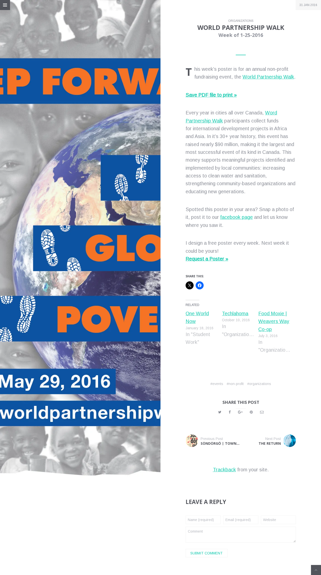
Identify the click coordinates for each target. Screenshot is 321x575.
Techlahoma (235, 313)
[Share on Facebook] (230, 412)
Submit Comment (206, 553)
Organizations (241, 21)
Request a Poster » (207, 259)
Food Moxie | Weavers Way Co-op (273, 321)
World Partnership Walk (268, 77)
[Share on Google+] (240, 412)
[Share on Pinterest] (251, 412)
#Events (216, 384)
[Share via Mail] (262, 412)
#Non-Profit (235, 384)
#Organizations (259, 384)
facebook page (236, 217)
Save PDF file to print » (211, 95)
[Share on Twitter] (219, 412)
